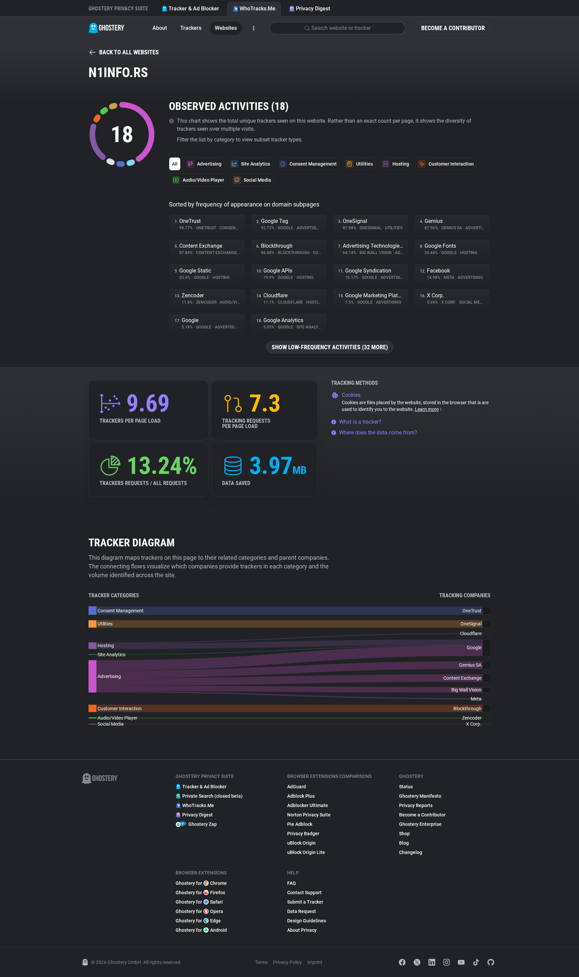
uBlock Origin (301, 843)
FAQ (291, 883)
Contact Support (304, 892)
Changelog (410, 852)
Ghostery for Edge (198, 920)
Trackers (190, 28)
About (159, 28)
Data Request (301, 911)
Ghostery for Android (201, 930)
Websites (226, 28)
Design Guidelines (306, 920)
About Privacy (302, 930)
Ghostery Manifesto (420, 796)
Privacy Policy (287, 962)
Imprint (314, 962)
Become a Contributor (453, 28)
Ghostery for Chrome (201, 883)
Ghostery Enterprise (420, 824)
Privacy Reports (416, 805)
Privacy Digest (313, 8)
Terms (261, 962)
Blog (404, 843)
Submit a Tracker (305, 902)
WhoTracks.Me (257, 8)
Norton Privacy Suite (309, 814)
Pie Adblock (299, 824)
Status (406, 786)
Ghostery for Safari (199, 902)
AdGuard (296, 786)
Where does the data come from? (378, 432)
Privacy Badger (303, 833)
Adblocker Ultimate (307, 805)
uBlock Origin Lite (306, 852)
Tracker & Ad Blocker (194, 8)
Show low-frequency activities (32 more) (330, 347)
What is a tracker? (360, 422)
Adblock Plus (301, 796)
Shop (404, 833)
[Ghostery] (106, 28)
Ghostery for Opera (199, 911)
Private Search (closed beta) (212, 796)
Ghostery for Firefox (200, 892)
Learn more (427, 409)
